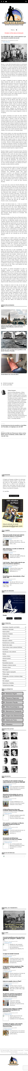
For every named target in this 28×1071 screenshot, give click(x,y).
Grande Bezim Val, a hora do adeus (9, 374)
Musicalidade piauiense (8, 663)
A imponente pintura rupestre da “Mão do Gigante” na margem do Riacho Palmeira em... (13, 967)
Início (12, 1053)
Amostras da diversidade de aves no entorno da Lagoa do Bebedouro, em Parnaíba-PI (13, 796)
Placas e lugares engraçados (9, 672)
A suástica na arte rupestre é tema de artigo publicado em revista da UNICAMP (14, 781)
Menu (13, 30)
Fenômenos (5, 649)
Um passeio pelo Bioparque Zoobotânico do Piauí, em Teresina (12, 838)
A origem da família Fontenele (11, 954)
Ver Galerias (18, 618)
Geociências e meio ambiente (9, 651)
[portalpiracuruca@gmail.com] (6, 1)
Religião (4, 678)
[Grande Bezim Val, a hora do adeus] (14, 363)
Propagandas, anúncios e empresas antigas (13, 676)
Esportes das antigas (7, 645)
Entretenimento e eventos (8, 642)
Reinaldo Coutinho (8, 984)
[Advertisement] (14, 458)
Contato (25, 1053)
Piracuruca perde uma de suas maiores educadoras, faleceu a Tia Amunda (13, 535)
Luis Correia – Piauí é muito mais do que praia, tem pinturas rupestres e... (14, 563)
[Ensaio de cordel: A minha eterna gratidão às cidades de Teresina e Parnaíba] (14, 339)
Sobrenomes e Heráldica (8, 683)
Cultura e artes (6, 638)
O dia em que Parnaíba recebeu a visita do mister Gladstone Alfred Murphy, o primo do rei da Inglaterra (13, 327)
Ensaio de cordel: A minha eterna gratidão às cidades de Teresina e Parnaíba (13, 350)
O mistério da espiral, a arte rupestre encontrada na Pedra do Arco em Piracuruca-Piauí (12, 1025)
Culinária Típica (6, 636)
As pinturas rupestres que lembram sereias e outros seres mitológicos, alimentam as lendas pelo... (12, 995)
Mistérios (5, 660)
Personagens (6, 669)
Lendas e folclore (6, 656)
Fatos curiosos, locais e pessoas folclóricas (12, 647)
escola (4, 384)
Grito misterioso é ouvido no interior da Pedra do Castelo (13, 549)
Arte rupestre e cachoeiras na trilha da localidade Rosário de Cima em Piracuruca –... (13, 824)
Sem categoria (6, 680)
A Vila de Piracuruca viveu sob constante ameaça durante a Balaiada (13, 810)
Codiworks (4, 1050)
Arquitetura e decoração (8, 629)
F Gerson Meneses (8, 539)
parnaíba (9, 384)
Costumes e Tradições (8, 633)
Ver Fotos (9, 618)
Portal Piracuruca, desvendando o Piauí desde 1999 (13, 576)
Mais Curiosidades (14, 496)
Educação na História (7, 640)
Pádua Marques (6, 42)
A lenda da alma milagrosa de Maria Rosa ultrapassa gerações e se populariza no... (12, 1010)
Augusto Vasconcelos (8, 552)
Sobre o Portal (18, 1053)
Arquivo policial (6, 631)
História (4, 654)
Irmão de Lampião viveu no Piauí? (12, 981)
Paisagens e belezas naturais (9, 665)
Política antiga (6, 674)
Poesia (5, 615)
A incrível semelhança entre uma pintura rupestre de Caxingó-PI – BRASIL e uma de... (14, 938)
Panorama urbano (7, 667)
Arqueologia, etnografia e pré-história (11, 627)
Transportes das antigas (8, 685)
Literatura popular (8, 383)
